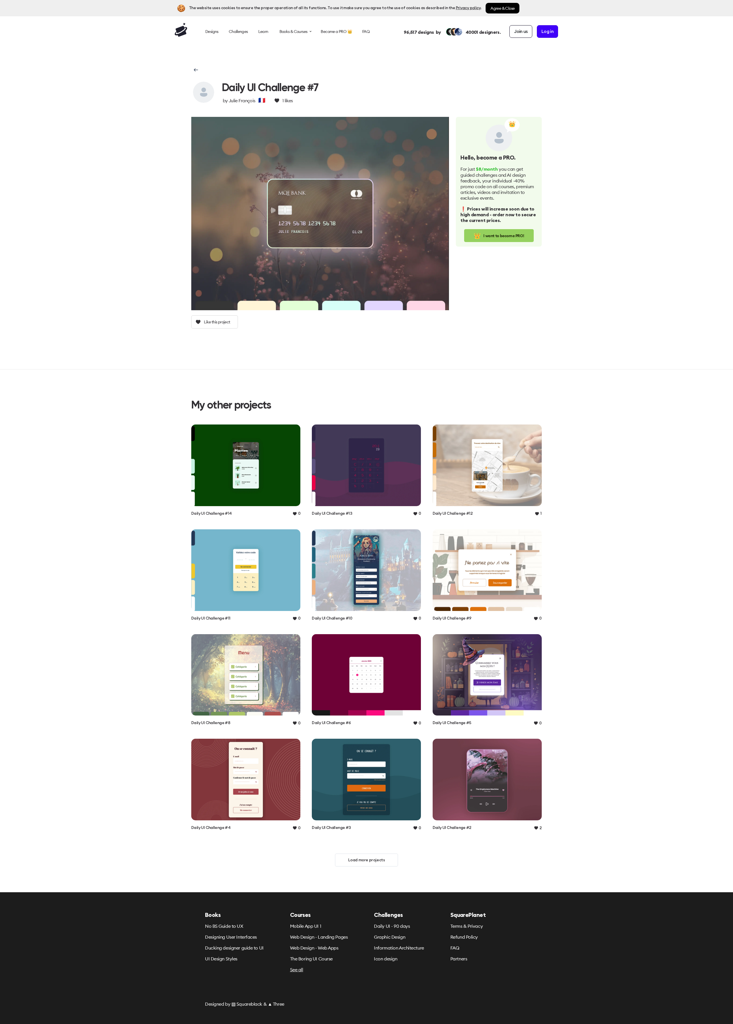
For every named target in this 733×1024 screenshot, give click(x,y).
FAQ (454, 948)
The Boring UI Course (311, 958)
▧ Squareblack (246, 1004)
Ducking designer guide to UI (234, 948)
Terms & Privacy (466, 926)
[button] (195, 70)
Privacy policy (468, 8)
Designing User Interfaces (231, 937)
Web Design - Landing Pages (319, 937)
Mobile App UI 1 (305, 926)
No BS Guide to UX (224, 926)
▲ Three (276, 1004)
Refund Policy (464, 937)
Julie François (242, 100)
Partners (458, 958)
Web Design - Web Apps (314, 948)
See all (296, 969)
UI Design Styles (221, 958)
